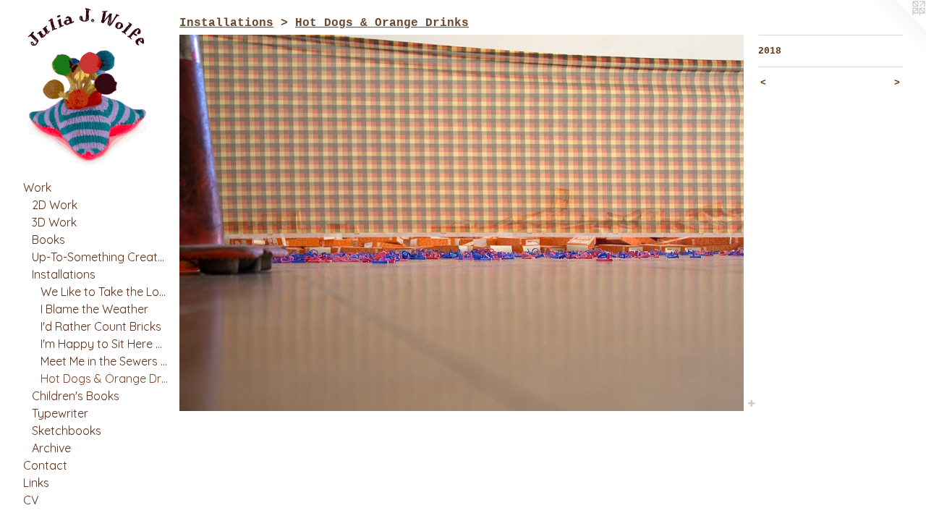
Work (37, 187)
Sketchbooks (66, 430)
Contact (45, 465)
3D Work (54, 222)
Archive (51, 448)
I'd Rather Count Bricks (101, 326)
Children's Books (75, 396)
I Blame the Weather (94, 309)
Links (36, 482)
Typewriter (60, 413)
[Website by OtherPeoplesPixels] (897, 29)
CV (31, 500)
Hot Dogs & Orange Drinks (104, 378)
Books (48, 239)
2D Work (54, 205)
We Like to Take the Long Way (104, 291)
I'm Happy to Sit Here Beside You (104, 343)
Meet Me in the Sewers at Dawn (104, 361)
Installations (63, 274)
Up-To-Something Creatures (100, 257)
